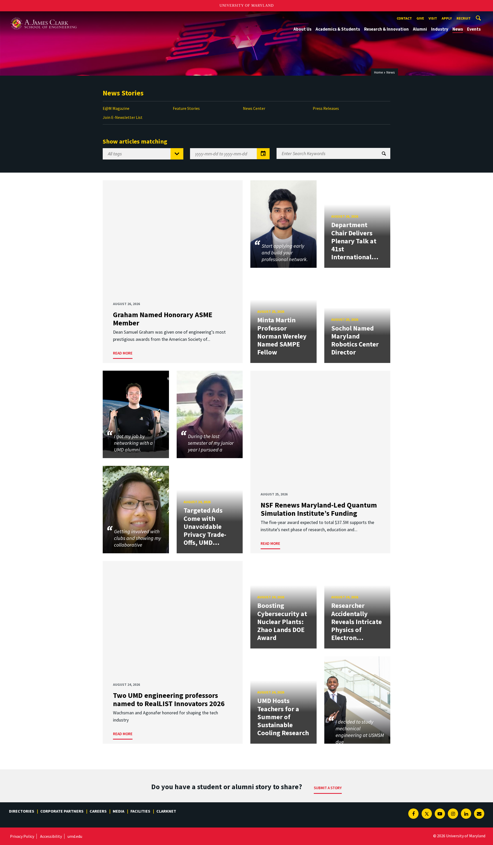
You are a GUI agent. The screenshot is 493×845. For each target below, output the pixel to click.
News (457, 29)
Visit (433, 18)
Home (378, 72)
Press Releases (326, 108)
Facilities (140, 811)
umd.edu (75, 836)
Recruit (464, 18)
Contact (404, 18)
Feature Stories (186, 108)
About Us (302, 29)
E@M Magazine (116, 108)
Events (474, 29)
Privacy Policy (22, 836)
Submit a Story (328, 787)
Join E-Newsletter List (123, 117)
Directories (21, 811)
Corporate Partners (61, 811)
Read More (122, 353)
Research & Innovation (386, 29)
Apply (447, 18)
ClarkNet (166, 811)
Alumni (420, 29)
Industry (439, 29)
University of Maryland (247, 5)
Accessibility (51, 836)
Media (118, 811)
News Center (254, 108)
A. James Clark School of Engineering (43, 16)
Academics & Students (338, 29)
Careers (98, 811)
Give (420, 18)
